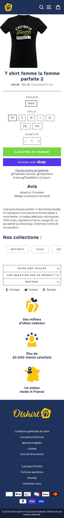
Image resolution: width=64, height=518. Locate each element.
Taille (32, 111)
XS (12, 117)
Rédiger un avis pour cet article (32, 196)
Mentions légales (32, 442)
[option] (24, 41)
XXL (25, 126)
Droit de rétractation (32, 454)
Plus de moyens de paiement (31, 170)
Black (31, 103)
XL (50, 117)
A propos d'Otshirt (32, 466)
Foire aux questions (32, 472)
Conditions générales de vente (32, 431)
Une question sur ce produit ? (32, 275)
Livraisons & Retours (32, 437)
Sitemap (32, 477)
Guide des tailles (32, 268)
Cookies (32, 448)
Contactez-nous (32, 483)
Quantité (32, 134)
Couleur (32, 97)
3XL (37, 126)
